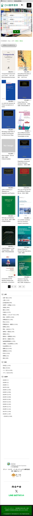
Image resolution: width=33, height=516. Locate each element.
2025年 (5, 392)
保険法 (4, 334)
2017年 (5, 411)
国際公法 (5, 348)
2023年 (5, 397)
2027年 (5, 387)
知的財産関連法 (7, 341)
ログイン (10, 1)
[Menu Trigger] (29, 5)
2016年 (5, 414)
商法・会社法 (6, 329)
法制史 (4, 307)
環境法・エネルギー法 (9, 314)
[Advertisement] (16, 440)
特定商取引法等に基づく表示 (22, 508)
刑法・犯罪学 (6, 317)
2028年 (5, 385)
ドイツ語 (5, 370)
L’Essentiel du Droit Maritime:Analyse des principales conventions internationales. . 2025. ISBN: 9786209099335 (8, 282)
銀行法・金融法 (7, 339)
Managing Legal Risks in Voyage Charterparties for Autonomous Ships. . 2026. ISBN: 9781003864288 (8, 135)
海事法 (4, 355)
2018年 (5, 409)
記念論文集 (6, 302)
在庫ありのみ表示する (9, 45)
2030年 (5, 380)
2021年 (5, 401)
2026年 (5, 389)
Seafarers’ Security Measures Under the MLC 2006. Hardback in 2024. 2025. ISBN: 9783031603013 (24, 282)
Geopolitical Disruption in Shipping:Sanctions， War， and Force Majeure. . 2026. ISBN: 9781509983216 (24, 77)
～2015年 (5, 416)
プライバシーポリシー (9, 508)
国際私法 (5, 351)
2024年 (5, 394)
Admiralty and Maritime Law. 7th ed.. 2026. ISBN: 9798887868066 (8, 219)
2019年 (5, 406)
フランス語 (6, 372)
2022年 (5, 399)
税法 (4, 358)
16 (20, 286)
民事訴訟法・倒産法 (8, 324)
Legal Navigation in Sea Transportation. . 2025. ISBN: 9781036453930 (8, 250)
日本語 (4, 365)
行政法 (4, 312)
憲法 (4, 310)
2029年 (5, 382)
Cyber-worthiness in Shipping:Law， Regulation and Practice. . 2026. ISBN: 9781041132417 (8, 193)
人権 (4, 300)
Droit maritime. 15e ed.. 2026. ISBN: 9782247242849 (8, 157)
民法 (4, 322)
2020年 (5, 404)
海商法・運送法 (7, 331)
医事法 (4, 326)
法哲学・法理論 (7, 305)
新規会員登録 (17, 1)
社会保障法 (6, 346)
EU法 (4, 353)
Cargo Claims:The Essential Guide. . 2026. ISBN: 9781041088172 (24, 103)
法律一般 (5, 297)
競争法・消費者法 (7, 336)
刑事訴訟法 (6, 319)
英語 (4, 368)
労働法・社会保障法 (8, 343)
